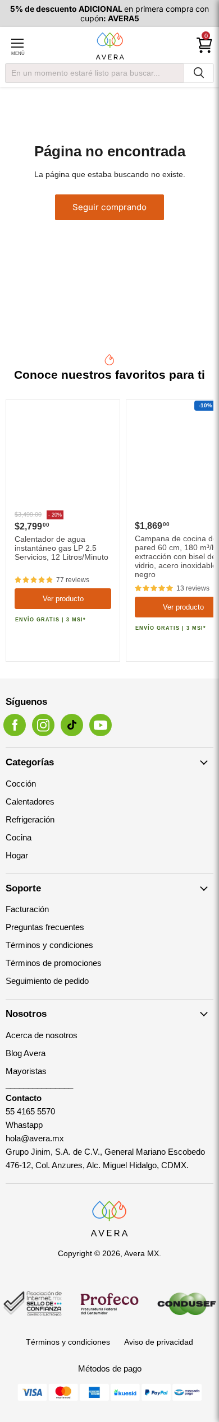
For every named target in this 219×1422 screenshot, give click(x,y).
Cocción (21, 783)
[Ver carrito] (204, 45)
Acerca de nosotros (41, 1035)
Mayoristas (26, 1071)
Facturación (27, 909)
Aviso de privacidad (158, 1341)
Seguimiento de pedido (47, 981)
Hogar (17, 855)
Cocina (18, 837)
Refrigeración (30, 819)
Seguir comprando (109, 207)
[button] (34, 580)
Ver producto (63, 598)
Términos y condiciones (49, 945)
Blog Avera (25, 1053)
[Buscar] (199, 73)
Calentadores (30, 801)
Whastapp (24, 1125)
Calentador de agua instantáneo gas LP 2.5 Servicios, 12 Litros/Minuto (61, 548)
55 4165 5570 (30, 1111)
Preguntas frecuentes (45, 927)
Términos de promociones (54, 963)
